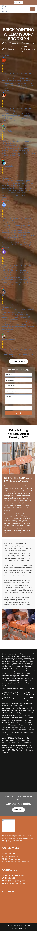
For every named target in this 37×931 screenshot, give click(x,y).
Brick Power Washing (12, 859)
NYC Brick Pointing (25, 925)
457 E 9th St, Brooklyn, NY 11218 (16, 875)
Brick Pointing (10, 853)
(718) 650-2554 (18, 2)
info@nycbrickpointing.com (15, 881)
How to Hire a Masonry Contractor (17, 862)
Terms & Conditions (18, 928)
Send (18, 413)
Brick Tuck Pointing (11, 856)
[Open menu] (32, 9)
